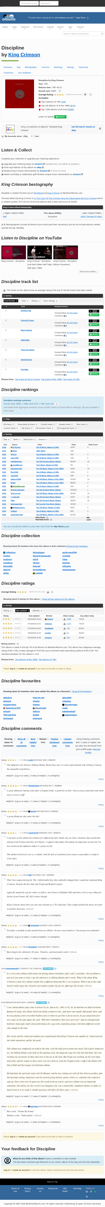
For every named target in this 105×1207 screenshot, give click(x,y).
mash (65, 708)
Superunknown (18, 490)
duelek (36, 715)
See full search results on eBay (83, 128)
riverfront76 (33, 833)
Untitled (14, 511)
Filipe (13, 501)
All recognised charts (66, 428)
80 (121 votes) (72, 362)
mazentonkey (9, 704)
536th (70, 109)
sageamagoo (71, 715)
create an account (26, 668)
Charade (15, 497)
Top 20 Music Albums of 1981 (47, 472)
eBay (39, 167)
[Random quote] (88, 18)
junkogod (37, 718)
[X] (86, 1196)
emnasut (48, 638)
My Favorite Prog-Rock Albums (48, 504)
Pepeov (36, 704)
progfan (48, 633)
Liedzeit (39, 573)
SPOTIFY (61, 117)
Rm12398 (14, 472)
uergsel (6, 711)
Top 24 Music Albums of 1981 (47, 454)
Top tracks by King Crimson (27, 379)
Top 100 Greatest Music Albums (48, 462)
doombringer (71, 704)
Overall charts (47, 424)
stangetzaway (68, 569)
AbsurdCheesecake (42, 556)
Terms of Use (15, 1189)
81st (73, 105)
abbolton (7, 697)
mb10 (35, 559)
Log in (6, 1170)
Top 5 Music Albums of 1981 (47, 465)
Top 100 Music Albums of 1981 (48, 508)
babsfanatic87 (68, 711)
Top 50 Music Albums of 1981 (47, 476)
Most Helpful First (33, 742)
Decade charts (65, 424)
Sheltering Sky (26, 360)
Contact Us (40, 1189)
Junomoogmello (12, 968)
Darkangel (8, 718)
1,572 (69, 624)
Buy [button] (70, 27)
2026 (4, 447)
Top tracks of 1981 (71, 379)
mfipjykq (66, 566)
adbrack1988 (16, 479)
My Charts (59, 526)
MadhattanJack (18, 508)
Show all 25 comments (21, 742)
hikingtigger (39, 552)
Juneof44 (14, 476)
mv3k (30, 760)
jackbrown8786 (69, 552)
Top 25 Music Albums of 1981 (47, 511)
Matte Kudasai (26, 330)
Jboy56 (33, 811)
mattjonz (7, 559)
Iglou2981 (67, 697)
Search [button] (60, 27)
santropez (34, 1106)
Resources (53, 1188)
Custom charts (10, 428)
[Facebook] (90, 1191)
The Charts (38, 27)
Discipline (24, 370)
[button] (60, 90)
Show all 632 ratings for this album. (58, 599)
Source (42, 439)
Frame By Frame (27, 320)
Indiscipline (25, 340)
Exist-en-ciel (15, 493)
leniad (13, 483)
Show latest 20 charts (26, 424)
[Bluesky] (86, 1191)
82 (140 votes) (72, 313)
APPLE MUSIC (95, 311)
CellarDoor (11, 552)
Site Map (77, 1188)
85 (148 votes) (72, 323)
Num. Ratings (49, 301)
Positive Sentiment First (54, 742)
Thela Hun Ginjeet (27, 350)
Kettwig (66, 563)
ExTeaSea (16, 447)
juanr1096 (14, 458)
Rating (35, 301)
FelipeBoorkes (16, 462)
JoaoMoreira (17, 465)
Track (24, 301)
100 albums (38, 193)
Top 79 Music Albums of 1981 (47, 447)
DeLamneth (40, 708)
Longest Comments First (67, 742)
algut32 (6, 569)
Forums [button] (80, 27)
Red (5, 216)
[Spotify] (94, 1191)
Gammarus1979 (13, 708)
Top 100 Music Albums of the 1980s (50, 469)
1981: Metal (40, 451)
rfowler (36, 563)
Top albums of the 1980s (26, 659)
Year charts (81, 424)
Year (6, 439)
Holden (6, 556)
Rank (16, 439)
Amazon (38, 164)
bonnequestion (16, 469)
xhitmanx (48, 624)
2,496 (69, 619)
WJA (30, 875)
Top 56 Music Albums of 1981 (47, 458)
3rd (63, 101)
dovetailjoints (39, 569)
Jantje (6, 573)
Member (36, 610)
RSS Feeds (65, 1189)
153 (68, 638)
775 (68, 628)
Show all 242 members (77, 546)
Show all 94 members (82, 691)
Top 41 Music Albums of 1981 (47, 486)
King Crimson (24, 54)
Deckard (7, 701)
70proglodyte (9, 715)
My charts (26, 428)
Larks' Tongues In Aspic (91, 216)
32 (68, 633)
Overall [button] (50, 27)
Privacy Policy (27, 1189)
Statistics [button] (25, 27)
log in (12, 668)
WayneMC (8, 566)
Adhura (36, 711)
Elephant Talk (26, 311)
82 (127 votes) (72, 342)
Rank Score (28, 439)
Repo (14, 451)
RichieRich (32, 947)
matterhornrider (17, 515)
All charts (8, 424)
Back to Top (52, 1181)
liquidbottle (49, 628)
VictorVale (34, 925)
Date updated (21, 610)
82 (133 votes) (72, 333)
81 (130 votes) (72, 352)
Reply (101, 779)
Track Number (10, 301)
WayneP (36, 566)
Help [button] (14, 27)
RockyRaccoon (18, 486)
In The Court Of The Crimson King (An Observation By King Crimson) (65, 198)
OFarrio (14, 454)
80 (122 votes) (72, 372)
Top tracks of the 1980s (51, 379)
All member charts (43, 428)
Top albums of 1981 (47, 659)
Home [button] (5, 27)
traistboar (8, 563)
